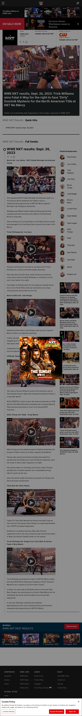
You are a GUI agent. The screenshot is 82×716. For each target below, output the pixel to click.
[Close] (78, 701)
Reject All (72, 711)
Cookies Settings (8, 711)
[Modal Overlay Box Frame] (41, 358)
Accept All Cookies (56, 711)
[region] (41, 707)
